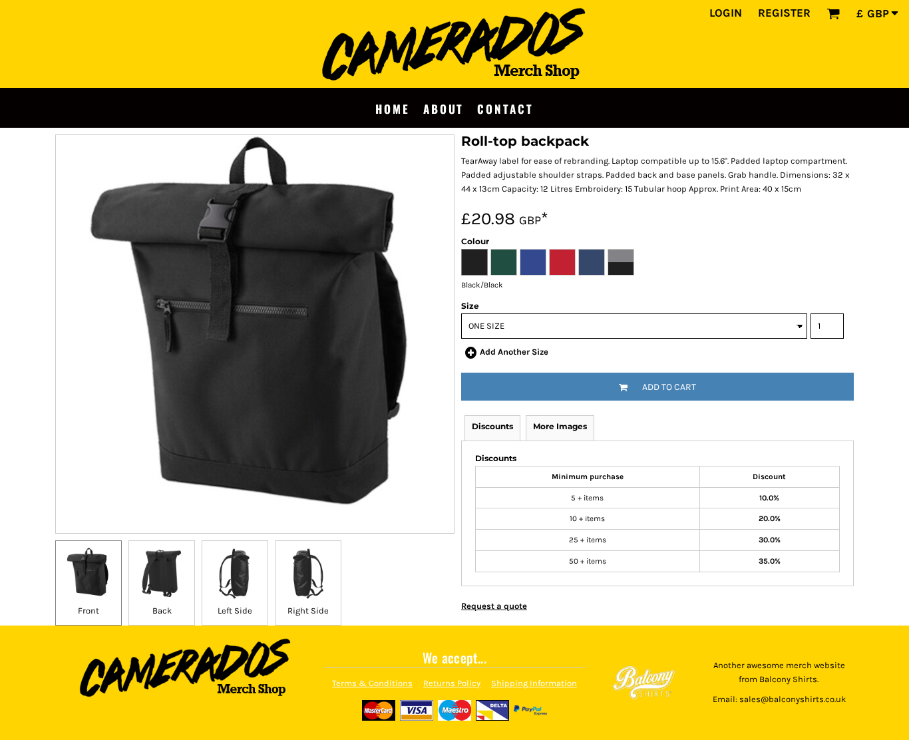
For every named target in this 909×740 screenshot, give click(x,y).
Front (88, 611)
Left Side (235, 611)
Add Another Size (514, 352)
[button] (833, 13)
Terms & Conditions (372, 683)
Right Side (308, 611)
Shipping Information (534, 683)
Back (162, 611)
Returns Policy (451, 683)
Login (725, 12)
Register (784, 12)
